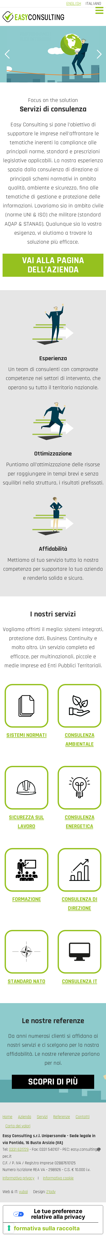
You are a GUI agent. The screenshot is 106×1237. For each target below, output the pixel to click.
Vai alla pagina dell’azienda (53, 265)
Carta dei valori (17, 1126)
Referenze (61, 1117)
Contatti (83, 1117)
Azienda (24, 1117)
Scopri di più (53, 1082)
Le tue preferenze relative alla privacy (58, 1214)
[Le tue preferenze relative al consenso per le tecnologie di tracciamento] (9, 1228)
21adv (51, 1192)
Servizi (42, 1117)
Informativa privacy (18, 1178)
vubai (23, 1192)
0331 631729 (19, 1149)
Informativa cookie (58, 1178)
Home (7, 1117)
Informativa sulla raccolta (44, 1228)
